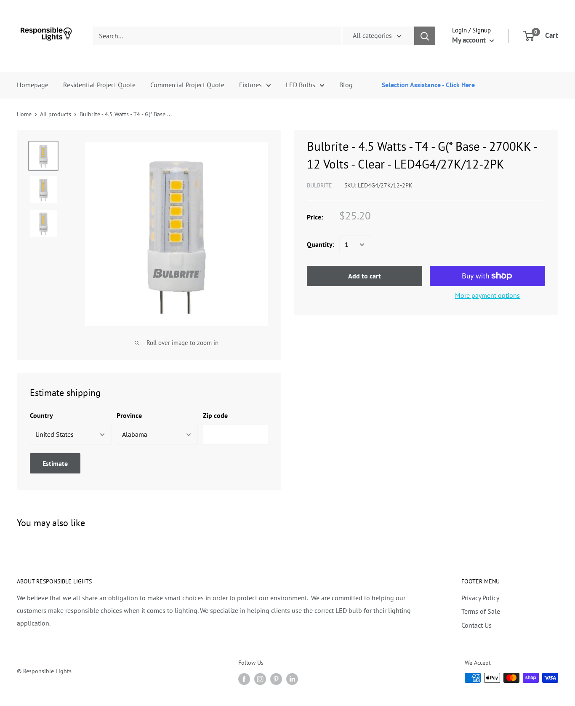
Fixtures (250, 84)
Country (41, 415)
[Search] (424, 36)
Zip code (215, 415)
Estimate (55, 463)
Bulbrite (319, 185)
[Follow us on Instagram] (260, 679)
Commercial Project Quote (187, 84)
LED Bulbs (300, 84)
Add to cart (364, 276)
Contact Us (476, 625)
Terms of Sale (480, 611)
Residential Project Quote (99, 84)
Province (129, 415)
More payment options (487, 295)
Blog (346, 84)
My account (469, 40)
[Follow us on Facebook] (244, 679)
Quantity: (320, 244)
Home (24, 114)
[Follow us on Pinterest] (276, 679)
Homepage (32, 84)
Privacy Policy (480, 598)
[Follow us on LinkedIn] (292, 679)
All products (55, 114)
